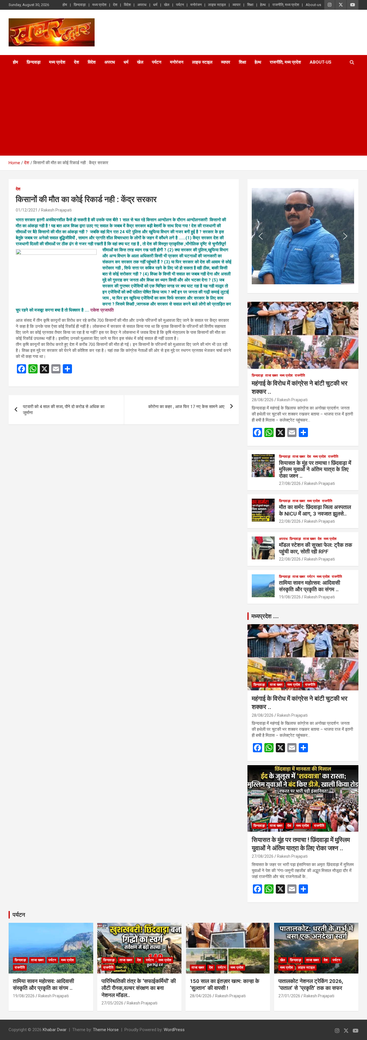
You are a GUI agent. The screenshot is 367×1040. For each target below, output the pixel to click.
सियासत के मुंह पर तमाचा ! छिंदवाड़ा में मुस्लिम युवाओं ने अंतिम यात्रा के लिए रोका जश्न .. (315, 469)
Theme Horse (106, 1029)
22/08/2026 (290, 521)
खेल (166, 5)
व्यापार (237, 5)
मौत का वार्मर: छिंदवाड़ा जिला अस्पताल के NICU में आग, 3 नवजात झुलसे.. (315, 510)
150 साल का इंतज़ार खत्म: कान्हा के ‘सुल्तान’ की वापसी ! (224, 985)
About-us (313, 5)
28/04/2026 (201, 996)
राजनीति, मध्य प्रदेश (285, 5)
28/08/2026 (263, 399)
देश (115, 5)
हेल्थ (263, 5)
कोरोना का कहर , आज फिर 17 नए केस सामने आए (186, 406)
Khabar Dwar (55, 1029)
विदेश (127, 5)
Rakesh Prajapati (56, 210)
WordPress (174, 1029)
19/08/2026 (290, 597)
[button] (260, 236)
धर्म (155, 5)
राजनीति (300, 375)
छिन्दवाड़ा (80, 5)
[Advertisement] (176, 113)
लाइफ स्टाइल (217, 5)
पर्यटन (180, 5)
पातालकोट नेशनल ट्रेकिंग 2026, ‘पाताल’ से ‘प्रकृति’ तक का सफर (310, 985)
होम (65, 5)
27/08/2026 (290, 483)
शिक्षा (250, 5)
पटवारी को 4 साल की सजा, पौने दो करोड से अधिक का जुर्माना (63, 409)
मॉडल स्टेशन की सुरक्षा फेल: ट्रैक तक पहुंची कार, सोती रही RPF (315, 548)
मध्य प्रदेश (99, 5)
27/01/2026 (289, 996)
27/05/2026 (112, 1003)
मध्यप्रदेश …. (265, 616)
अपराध (142, 5)
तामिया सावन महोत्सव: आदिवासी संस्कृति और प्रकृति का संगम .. (309, 586)
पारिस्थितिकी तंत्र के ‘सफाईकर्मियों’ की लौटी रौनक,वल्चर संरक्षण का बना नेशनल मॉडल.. (138, 988)
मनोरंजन (196, 5)
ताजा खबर (271, 375)
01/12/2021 (27, 210)
